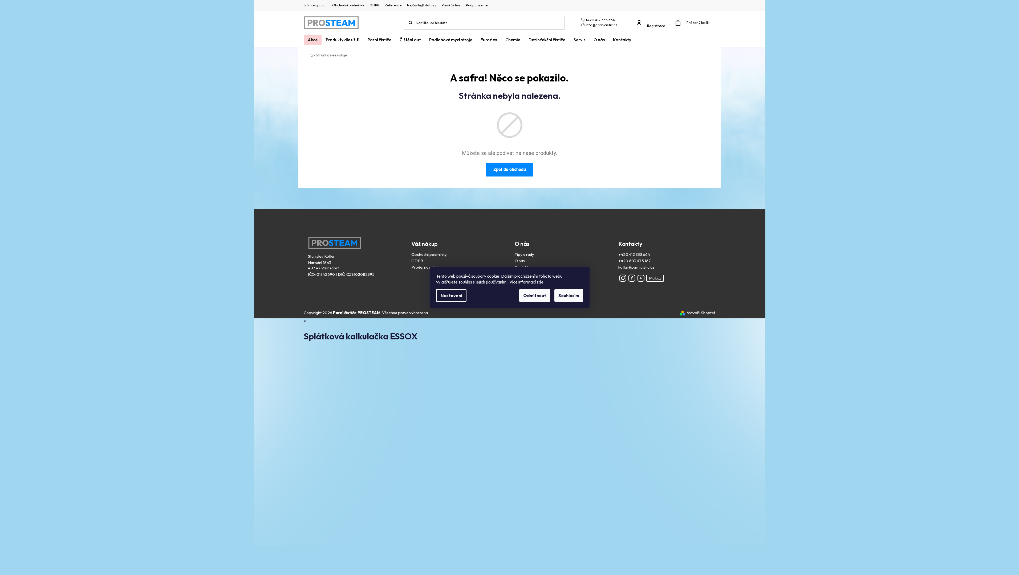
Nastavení (451, 295)
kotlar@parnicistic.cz (636, 267)
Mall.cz (655, 278)
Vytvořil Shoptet (701, 312)
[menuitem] (313, 40)
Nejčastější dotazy (421, 5)
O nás (520, 260)
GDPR (374, 5)
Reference (393, 5)
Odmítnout (534, 295)
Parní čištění (451, 5)
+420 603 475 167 (634, 260)
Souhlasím (568, 295)
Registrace (656, 25)
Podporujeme (477, 5)
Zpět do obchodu (509, 169)
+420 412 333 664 (634, 254)
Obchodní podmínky (348, 5)
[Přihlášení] (652, 20)
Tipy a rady (524, 254)
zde (540, 282)
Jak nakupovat (315, 5)
